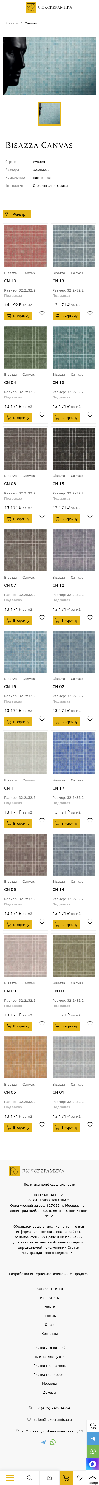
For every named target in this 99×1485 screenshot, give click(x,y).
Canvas (28, 272)
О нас (49, 1324)
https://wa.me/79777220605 (92, 1451)
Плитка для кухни (49, 1356)
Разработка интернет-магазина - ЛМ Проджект (49, 1273)
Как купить (49, 1297)
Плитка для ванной (49, 1347)
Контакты (49, 1333)
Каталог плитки (49, 1288)
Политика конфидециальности (49, 1184)
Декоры (49, 1392)
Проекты (49, 1315)
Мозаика (49, 1383)
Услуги (49, 1306)
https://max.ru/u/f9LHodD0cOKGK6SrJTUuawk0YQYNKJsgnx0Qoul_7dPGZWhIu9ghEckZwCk (92, 1464)
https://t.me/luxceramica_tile (92, 1438)
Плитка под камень (49, 1365)
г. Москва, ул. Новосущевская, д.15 (52, 1430)
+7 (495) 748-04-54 (92, 1426)
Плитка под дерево (49, 1374)
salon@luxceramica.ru (53, 1419)
